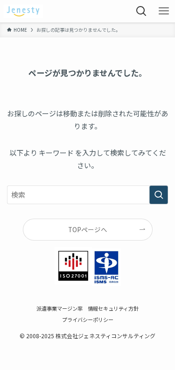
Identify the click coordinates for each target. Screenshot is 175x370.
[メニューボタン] (164, 11)
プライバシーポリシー (87, 319)
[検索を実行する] (158, 194)
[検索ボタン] (141, 11)
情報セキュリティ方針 (113, 308)
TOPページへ (87, 229)
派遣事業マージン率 (59, 308)
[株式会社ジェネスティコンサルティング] (23, 11)
